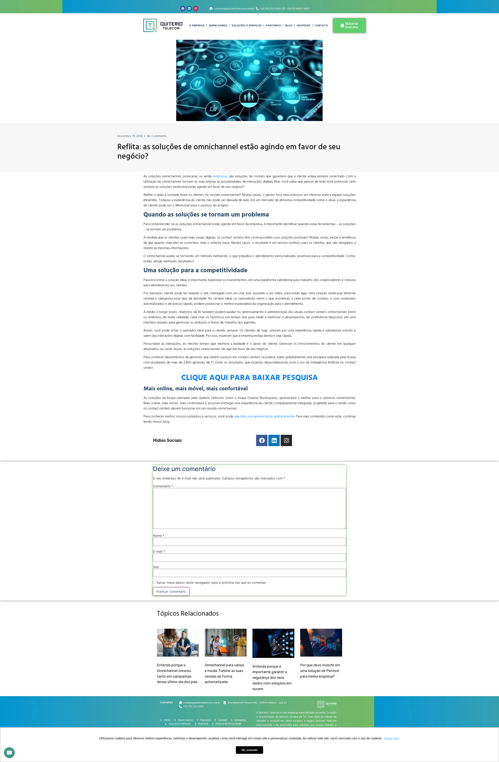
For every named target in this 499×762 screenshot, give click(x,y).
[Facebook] (183, 8)
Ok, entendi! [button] (249, 749)
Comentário (163, 486)
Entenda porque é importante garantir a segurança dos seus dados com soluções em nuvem (272, 677)
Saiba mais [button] (391, 738)
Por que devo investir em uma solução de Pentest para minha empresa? (320, 671)
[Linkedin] (189, 8)
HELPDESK (303, 25)
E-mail (159, 551)
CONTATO (321, 25)
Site (156, 566)
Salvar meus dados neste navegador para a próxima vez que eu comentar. (211, 582)
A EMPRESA (196, 25)
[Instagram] (195, 8)
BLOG (288, 25)
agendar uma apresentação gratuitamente (264, 416)
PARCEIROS (273, 25)
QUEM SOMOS (218, 25)
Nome (158, 535)
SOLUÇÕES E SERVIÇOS (247, 25)
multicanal (219, 176)
